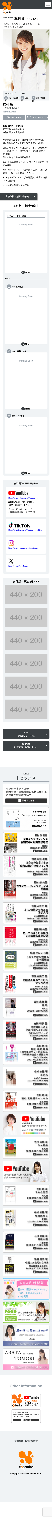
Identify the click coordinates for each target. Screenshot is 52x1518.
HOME (6, 23)
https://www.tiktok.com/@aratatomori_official (25, 530)
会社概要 (18, 1440)
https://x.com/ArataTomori (18, 566)
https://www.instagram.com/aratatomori (23, 548)
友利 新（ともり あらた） (14, 26)
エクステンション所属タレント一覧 (26, 23)
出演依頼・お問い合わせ (26, 746)
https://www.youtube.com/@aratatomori (23, 498)
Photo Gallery (15, 117)
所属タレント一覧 (26, 734)
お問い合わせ (31, 1440)
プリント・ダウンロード (38, 117)
